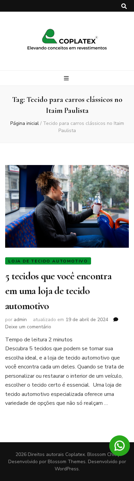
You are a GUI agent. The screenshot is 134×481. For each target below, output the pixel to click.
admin (20, 319)
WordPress (67, 469)
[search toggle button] (124, 6)
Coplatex (75, 454)
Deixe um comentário (28, 327)
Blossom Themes (67, 461)
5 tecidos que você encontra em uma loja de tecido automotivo (58, 291)
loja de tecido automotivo (48, 261)
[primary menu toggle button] (67, 78)
